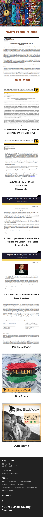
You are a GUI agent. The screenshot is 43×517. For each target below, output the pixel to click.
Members (32, 14)
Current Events (34, 16)
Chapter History (35, 6)
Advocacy (32, 4)
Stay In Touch (8, 460)
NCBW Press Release (21, 32)
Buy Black (21, 396)
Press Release (34, 21)
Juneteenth (21, 445)
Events (31, 11)
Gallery (31, 9)
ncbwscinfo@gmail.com (10, 473)
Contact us (33, 19)
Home (31, 1)
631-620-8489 (6, 470)
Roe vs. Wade (21, 80)
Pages (5, 478)
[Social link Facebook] (19, 499)
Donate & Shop (34, 24)
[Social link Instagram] (19, 501)
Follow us (6, 495)
